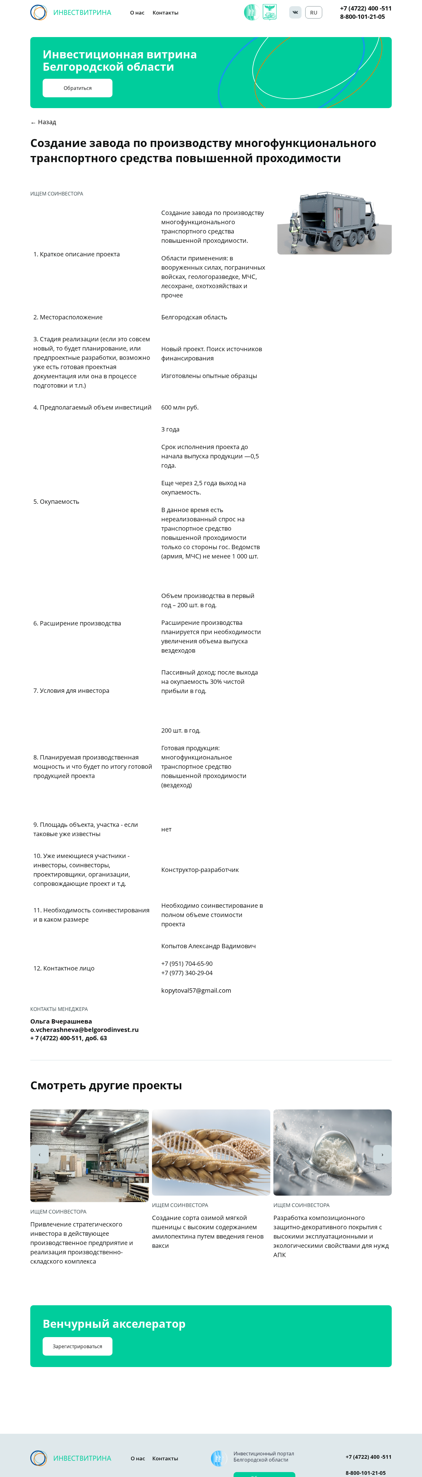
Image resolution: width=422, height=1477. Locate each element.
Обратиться (78, 88)
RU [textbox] (313, 12)
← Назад (43, 122)
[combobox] (313, 12)
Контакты (166, 12)
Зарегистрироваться (77, 1346)
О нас (137, 12)
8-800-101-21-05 (362, 16)
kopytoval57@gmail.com (196, 990)
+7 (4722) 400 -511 (366, 8)
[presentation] (39, 1154)
